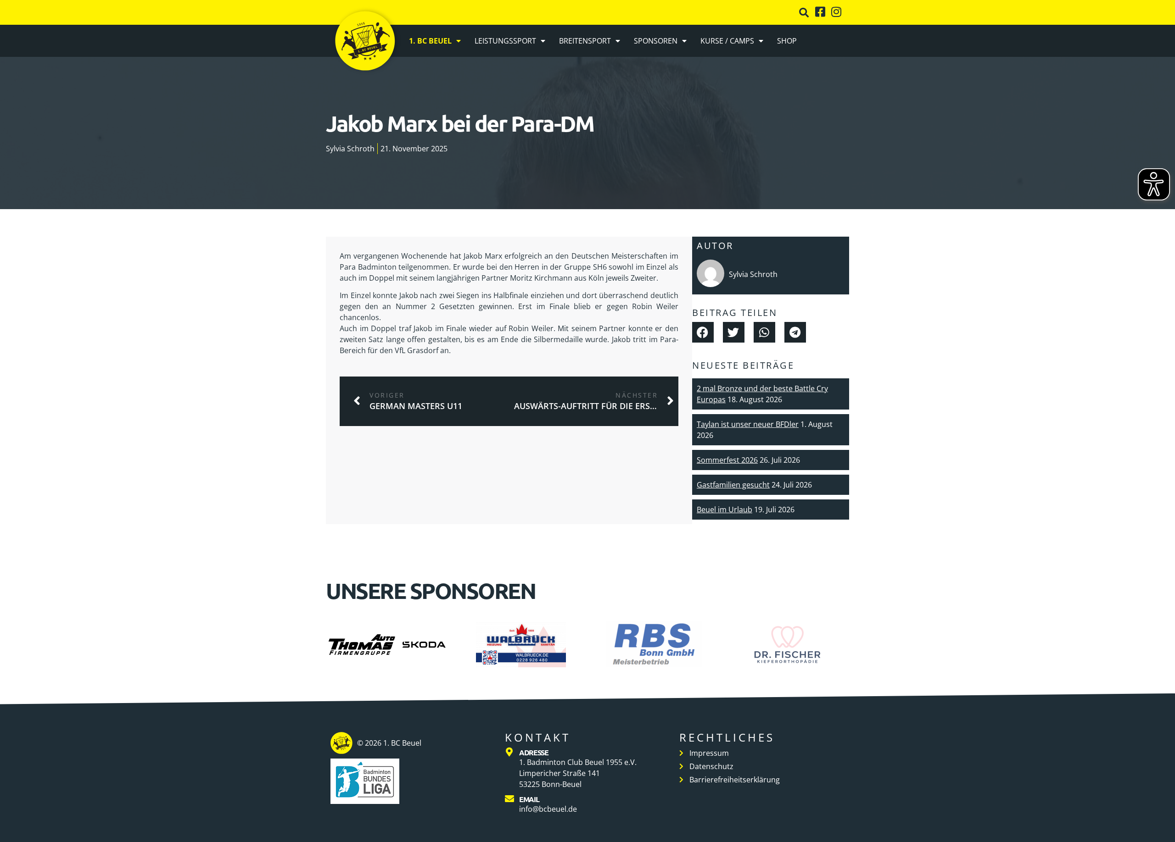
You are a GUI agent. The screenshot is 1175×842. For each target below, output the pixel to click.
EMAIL (529, 799)
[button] (804, 12)
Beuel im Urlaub (724, 509)
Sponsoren (655, 41)
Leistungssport (505, 41)
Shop (787, 41)
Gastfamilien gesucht (733, 485)
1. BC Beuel (430, 41)
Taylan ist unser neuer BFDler (748, 424)
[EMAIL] (509, 798)
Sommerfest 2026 (727, 460)
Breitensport (585, 41)
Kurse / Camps (727, 41)
